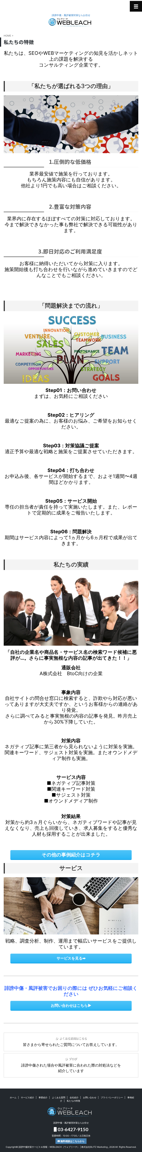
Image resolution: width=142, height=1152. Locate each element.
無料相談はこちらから (72, 1141)
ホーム (13, 1097)
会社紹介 (74, 1097)
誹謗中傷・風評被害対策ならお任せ (71, 1122)
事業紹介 (43, 1097)
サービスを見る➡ (71, 958)
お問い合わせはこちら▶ (71, 1005)
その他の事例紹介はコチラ (71, 854)
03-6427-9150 (72, 1129)
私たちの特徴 (73, 1100)
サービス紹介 (27, 1097)
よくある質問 (58, 1097)
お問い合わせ (89, 1097)
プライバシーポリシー (112, 1097)
